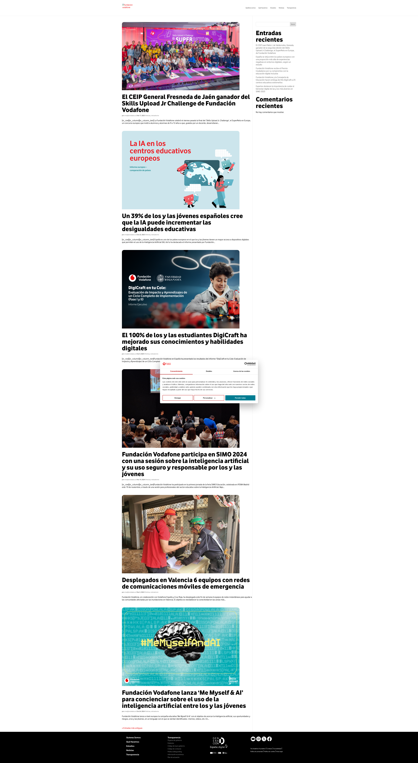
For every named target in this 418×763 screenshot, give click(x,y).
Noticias (281, 8)
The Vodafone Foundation (257, 748)
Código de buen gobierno (176, 746)
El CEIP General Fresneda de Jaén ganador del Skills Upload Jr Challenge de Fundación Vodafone (186, 103)
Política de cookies (269, 751)
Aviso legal (279, 751)
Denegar (177, 398)
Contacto (269, 748)
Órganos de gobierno (175, 740)
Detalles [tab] (209, 371)
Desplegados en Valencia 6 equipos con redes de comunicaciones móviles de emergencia (186, 583)
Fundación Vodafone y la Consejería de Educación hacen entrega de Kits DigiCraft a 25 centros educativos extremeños (275, 80)
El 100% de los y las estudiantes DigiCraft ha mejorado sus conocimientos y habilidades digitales (184, 341)
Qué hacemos (262, 8)
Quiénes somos (251, 8)
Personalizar (208, 398)
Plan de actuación (174, 757)
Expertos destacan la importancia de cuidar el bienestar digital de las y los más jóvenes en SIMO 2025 (275, 89)
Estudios (273, 8)
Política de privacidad (256, 751)
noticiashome (155, 115)
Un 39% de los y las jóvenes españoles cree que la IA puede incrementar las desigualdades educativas (182, 222)
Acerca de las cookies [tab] (241, 371)
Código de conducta (174, 749)
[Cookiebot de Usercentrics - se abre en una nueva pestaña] (246, 364)
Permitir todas (240, 398)
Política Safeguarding (175, 752)
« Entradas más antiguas (132, 728)
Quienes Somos (133, 737)
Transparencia (291, 8)
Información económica (176, 754)
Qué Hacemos (132, 742)
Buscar (293, 24)
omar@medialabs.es (130, 115)
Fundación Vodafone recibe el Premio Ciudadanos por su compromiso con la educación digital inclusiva (272, 71)
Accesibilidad (277, 748)
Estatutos (171, 743)
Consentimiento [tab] (176, 371)
